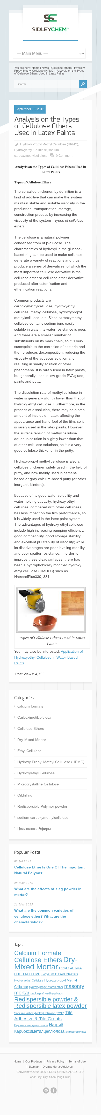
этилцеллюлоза (76, 1031)
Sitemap (33, 1066)
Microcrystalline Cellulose (38, 784)
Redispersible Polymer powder (42, 806)
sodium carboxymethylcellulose (42, 817)
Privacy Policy (55, 1061)
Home (35, 67)
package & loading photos (47, 993)
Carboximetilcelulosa (34, 717)
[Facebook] (54, 1091)
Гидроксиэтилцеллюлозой (31, 1025)
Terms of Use (77, 1061)
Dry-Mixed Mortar (31, 740)
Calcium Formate (37, 953)
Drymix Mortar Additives (58, 1066)
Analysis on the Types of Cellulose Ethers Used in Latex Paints (46, 126)
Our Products (33, 1061)
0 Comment (64, 156)
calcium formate (30, 706)
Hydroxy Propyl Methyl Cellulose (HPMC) (49, 69)
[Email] (46, 1091)
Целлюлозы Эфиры (34, 829)
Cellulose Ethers (61, 67)
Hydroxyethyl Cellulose (30, 150)
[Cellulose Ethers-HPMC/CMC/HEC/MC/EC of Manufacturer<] (50, 34)
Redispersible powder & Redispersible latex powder (50, 1002)
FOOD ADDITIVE (27, 974)
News (45, 67)
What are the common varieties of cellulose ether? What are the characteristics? (44, 916)
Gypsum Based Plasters (59, 974)
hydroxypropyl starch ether (46, 986)
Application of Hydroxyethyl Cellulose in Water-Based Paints (48, 657)
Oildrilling (24, 795)
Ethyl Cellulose (29, 751)
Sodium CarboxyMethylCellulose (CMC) (39, 1013)
